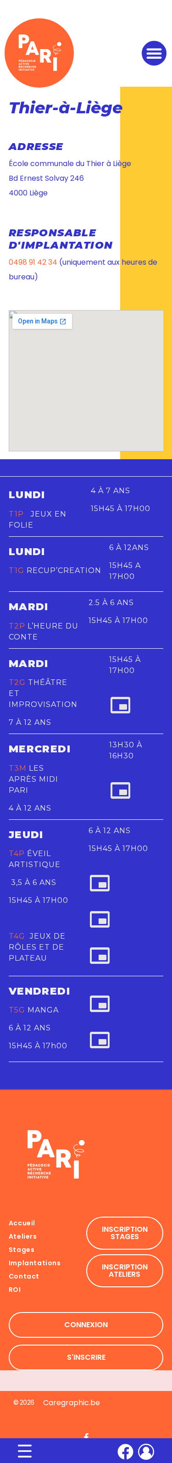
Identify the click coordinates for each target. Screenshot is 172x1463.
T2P (17, 626)
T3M (18, 768)
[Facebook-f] (86, 1437)
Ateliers (23, 1236)
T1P (18, 514)
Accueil (22, 1223)
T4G (18, 936)
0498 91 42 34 (33, 262)
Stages (22, 1249)
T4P (17, 853)
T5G (17, 1010)
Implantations (35, 1263)
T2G (17, 682)
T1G (16, 570)
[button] (154, 53)
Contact (24, 1276)
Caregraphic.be (71, 1402)
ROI (15, 1289)
